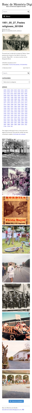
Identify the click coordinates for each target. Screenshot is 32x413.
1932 (15, 113)
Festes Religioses (14, 64)
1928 (5, 115)
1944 (22, 110)
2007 (22, 93)
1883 (15, 124)
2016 (15, 92)
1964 (26, 104)
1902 (8, 121)
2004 (8, 95)
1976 (8, 102)
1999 (26, 95)
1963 (5, 106)
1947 (12, 110)
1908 (18, 119)
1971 (26, 102)
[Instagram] (23, 409)
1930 (22, 113)
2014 (22, 92)
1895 (5, 122)
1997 (8, 97)
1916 (22, 117)
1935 (5, 113)
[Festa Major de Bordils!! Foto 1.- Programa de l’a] (16, 211)
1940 (12, 112)
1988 (15, 99)
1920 (8, 117)
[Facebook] (22, 409)
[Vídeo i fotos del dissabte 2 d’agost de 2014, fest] (16, 239)
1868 (19, 124)
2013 (26, 92)
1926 (12, 115)
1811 (26, 124)
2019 (5, 92)
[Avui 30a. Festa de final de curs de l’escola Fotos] (16, 384)
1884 (12, 124)
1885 (8, 124)
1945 (19, 110)
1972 (22, 102)
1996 (12, 97)
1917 (19, 117)
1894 (8, 122)
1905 (22, 119)
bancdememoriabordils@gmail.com (12, 409)
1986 (22, 99)
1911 (12, 119)
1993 (22, 97)
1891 (15, 122)
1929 (26, 113)
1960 (15, 106)
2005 (5, 95)
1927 (8, 115)
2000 (22, 95)
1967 (15, 104)
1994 (19, 97)
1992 (26, 97)
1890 (19, 122)
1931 (19, 113)
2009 (15, 93)
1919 (12, 117)
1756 (5, 126)
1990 (8, 99)
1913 (5, 119)
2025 (8, 90)
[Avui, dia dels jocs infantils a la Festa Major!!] (16, 182)
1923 (22, 115)
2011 (8, 93)
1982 (12, 101)
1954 (12, 108)
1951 (22, 108)
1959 (19, 106)
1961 (12, 106)
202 (12, 126)
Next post (26, 68)
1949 (5, 110)
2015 (19, 92)
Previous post (7, 68)
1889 (22, 122)
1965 (22, 104)
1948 (8, 110)
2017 (12, 92)
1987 (19, 99)
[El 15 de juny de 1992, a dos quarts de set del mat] (16, 268)
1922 (26, 115)
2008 (18, 93)
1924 (19, 115)
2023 (15, 90)
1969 (8, 104)
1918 (15, 117)
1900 (12, 121)
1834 (22, 124)
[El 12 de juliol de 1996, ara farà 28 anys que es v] (16, 326)
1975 (12, 102)
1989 (12, 99)
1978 (26, 101)
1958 (22, 106)
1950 (26, 108)
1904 (25, 119)
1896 (26, 121)
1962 (8, 106)
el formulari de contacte (19, 134)
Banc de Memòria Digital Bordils (12, 31)
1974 (15, 102)
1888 (26, 122)
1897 (22, 121)
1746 (8, 126)
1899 (15, 121)
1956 (5, 108)
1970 (5, 104)
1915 (26, 117)
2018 (8, 92)
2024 (12, 90)
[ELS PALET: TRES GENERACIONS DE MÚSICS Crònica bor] (16, 297)
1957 (26, 106)
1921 (5, 117)
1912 (8, 119)
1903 (5, 121)
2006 (25, 93)
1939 (15, 112)
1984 (5, 101)
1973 (19, 102)
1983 (8, 101)
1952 (19, 108)
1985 (26, 99)
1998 (5, 97)
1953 (15, 108)
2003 (12, 95)
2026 (5, 90)
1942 (5, 112)
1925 (15, 115)
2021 (22, 90)
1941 (8, 112)
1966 (19, 104)
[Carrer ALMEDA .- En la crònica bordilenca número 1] (16, 355)
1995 (15, 97)
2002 (15, 95)
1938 (19, 112)
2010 (11, 93)
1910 (15, 119)
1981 (15, 101)
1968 (12, 104)
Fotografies (23, 64)
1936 (26, 112)
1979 (22, 101)
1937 (22, 112)
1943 (26, 110)
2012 (5, 93)
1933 (12, 113)
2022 (19, 90)
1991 (5, 99)
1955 (8, 108)
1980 (19, 101)
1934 (8, 113)
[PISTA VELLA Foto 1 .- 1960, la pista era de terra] (16, 153)
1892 (12, 122)
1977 (5, 102)
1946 (15, 110)
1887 (5, 124)
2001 (19, 95)
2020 (26, 90)
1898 (19, 121)
